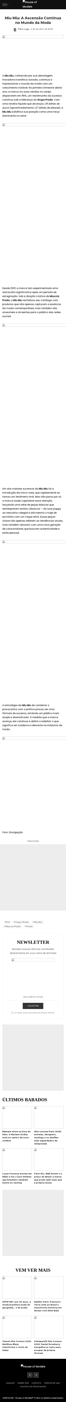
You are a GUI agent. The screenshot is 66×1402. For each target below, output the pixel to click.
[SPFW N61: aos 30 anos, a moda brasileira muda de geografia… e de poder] (17, 1287)
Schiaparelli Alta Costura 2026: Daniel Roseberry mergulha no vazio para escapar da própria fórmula (48, 1347)
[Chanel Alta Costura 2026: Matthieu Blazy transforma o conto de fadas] (17, 1327)
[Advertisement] (33, 877)
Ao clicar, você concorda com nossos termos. (34, 1012)
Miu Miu (38, 922)
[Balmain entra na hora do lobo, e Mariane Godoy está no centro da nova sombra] (17, 1117)
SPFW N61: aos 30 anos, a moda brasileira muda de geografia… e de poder (16, 1305)
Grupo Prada (22, 922)
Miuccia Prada (13, 926)
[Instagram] (36, 1375)
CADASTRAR (33, 1006)
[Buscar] (61, 4)
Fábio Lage (23, 29)
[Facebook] (30, 1375)
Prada (29, 926)
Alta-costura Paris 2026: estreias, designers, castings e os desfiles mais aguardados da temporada (48, 1137)
